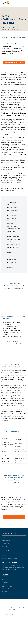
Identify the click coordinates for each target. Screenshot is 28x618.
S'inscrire (5, 574)
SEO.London (5, 585)
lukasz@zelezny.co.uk (14, 593)
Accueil (14, 5)
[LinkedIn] (14, 602)
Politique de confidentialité (10, 607)
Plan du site (21, 607)
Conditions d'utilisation (14, 609)
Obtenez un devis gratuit (14, 62)
